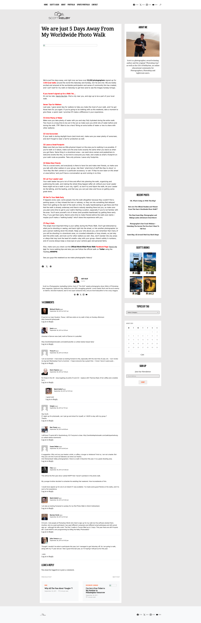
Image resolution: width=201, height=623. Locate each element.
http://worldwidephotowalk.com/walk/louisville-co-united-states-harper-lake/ (67, 342)
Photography (89, 585)
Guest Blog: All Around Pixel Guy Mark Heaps (143, 235)
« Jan (142, 354)
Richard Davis (55, 309)
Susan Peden (54, 446)
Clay (51, 468)
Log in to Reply (47, 321)
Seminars (95, 585)
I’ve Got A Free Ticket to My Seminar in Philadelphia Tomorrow (95, 590)
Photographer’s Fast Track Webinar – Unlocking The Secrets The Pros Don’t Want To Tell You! (143, 226)
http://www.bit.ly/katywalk (50, 319)
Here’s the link (61, 96)
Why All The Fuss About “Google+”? (59, 588)
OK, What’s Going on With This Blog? (143, 201)
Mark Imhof (58, 389)
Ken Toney (53, 427)
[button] (160, 5)
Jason (52, 328)
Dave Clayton (54, 370)
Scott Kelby (84, 279)
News (46, 585)
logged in (55, 570)
